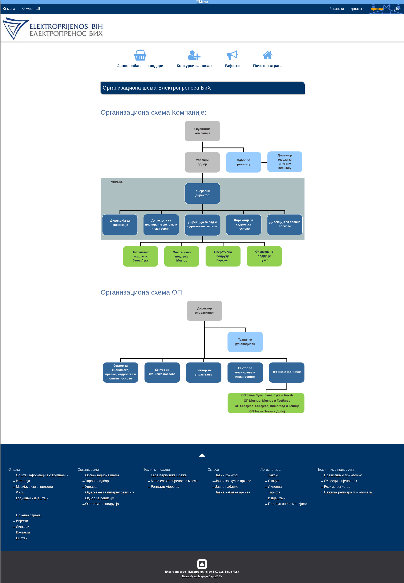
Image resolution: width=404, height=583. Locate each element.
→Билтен (20, 538)
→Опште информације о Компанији (40, 475)
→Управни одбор (95, 481)
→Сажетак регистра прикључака (346, 492)
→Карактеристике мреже (167, 475)
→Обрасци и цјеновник (339, 481)
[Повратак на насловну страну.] (52, 40)
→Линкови (21, 526)
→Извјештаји (275, 498)
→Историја (21, 481)
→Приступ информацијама (286, 504)
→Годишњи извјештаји (30, 498)
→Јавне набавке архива (231, 492)
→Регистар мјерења (163, 486)
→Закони (272, 475)
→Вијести (20, 521)
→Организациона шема (100, 475)
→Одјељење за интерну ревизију (108, 492)
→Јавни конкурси (225, 475)
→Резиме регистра (335, 486)
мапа (11, 9)
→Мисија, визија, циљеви (33, 486)
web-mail (33, 9)
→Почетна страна (27, 515)
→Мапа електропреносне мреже (173, 481)
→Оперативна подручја (100, 504)
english (395, 9)
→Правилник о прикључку (341, 475)
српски (377, 9)
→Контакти (21, 532)
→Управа (89, 486)
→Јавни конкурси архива (231, 481)
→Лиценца (273, 486)
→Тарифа (272, 492)
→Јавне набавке (225, 486)
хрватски (357, 9)
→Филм (19, 492)
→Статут (272, 481)
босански (337, 9)
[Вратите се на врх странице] (202, 562)
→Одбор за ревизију (98, 498)
